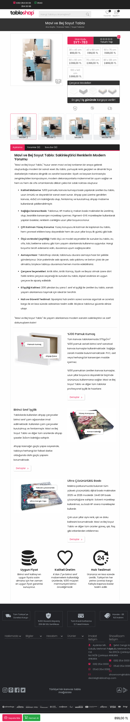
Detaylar (74, 397)
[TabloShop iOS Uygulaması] (119, 690)
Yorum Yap (106, 41)
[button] (115, 128)
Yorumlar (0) (33, 147)
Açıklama (17, 147)
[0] (107, 13)
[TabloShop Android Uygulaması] (125, 690)
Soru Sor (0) (51, 147)
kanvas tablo (72, 689)
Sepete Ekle (14, 718)
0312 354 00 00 (23, 3)
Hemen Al (33, 718)
